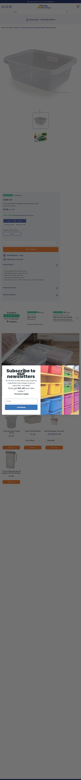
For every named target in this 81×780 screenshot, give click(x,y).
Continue (21, 407)
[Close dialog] (76, 368)
